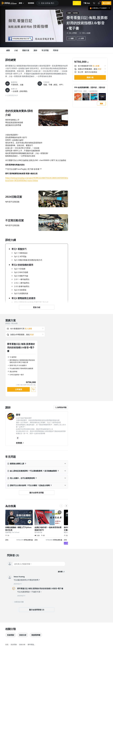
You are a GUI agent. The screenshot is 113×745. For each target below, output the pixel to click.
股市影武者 (38, 532)
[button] (21, 3)
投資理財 (75, 13)
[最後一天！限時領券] (77, 3)
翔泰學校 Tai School (12, 532)
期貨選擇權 (35, 635)
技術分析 (22, 635)
